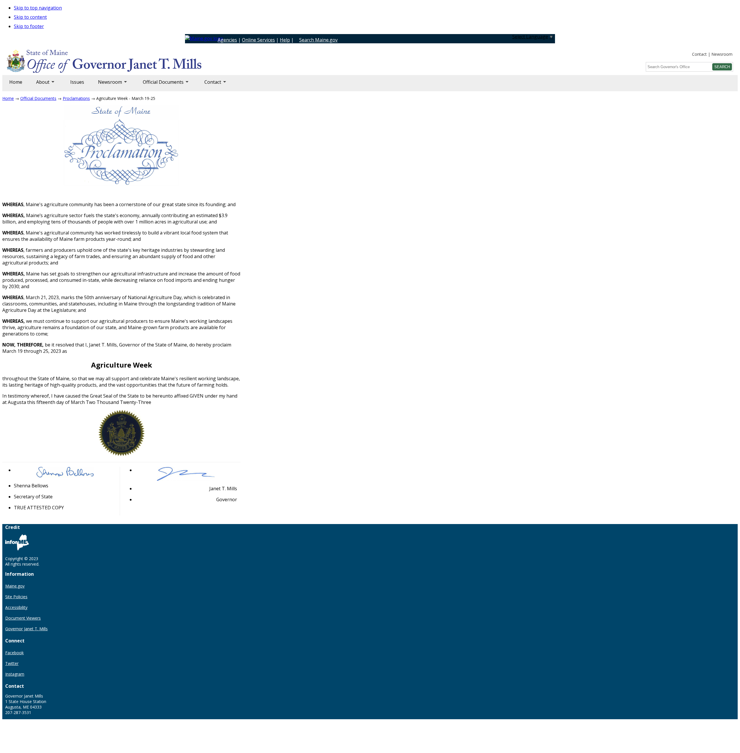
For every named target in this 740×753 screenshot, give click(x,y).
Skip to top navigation (38, 8)
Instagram (14, 674)
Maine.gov (15, 586)
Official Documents (160, 85)
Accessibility (16, 607)
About (39, 85)
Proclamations (76, 98)
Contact (699, 54)
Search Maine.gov (318, 40)
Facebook (14, 652)
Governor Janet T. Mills (26, 628)
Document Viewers (23, 618)
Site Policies (16, 596)
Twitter (11, 663)
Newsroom (721, 54)
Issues (77, 82)
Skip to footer (29, 26)
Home (15, 82)
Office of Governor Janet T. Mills (52, 62)
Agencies (227, 40)
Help (285, 40)
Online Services (258, 40)
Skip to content (30, 17)
